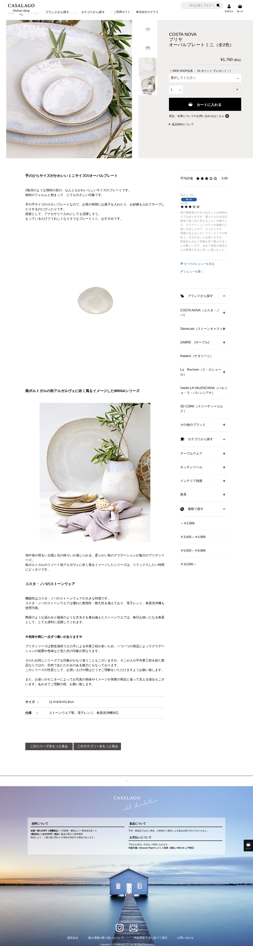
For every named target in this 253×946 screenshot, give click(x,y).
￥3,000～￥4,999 (193, 537)
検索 (218, 5)
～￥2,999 (187, 523)
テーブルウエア (191, 453)
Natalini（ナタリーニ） (196, 356)
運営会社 (72, 937)
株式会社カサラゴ (147, 11)
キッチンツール (191, 467)
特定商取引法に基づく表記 (150, 937)
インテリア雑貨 (191, 480)
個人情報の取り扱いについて (106, 937)
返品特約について (183, 124)
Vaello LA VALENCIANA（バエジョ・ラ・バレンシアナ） (204, 390)
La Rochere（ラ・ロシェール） (200, 372)
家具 (183, 494)
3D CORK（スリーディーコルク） (201, 409)
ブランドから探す (57, 12)
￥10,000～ (188, 564)
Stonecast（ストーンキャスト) (202, 328)
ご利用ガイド (122, 11)
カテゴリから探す (93, 12)
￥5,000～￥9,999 (193, 550)
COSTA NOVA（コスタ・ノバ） (200, 313)
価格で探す (196, 509)
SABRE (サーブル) (194, 342)
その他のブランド (193, 424)
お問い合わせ (185, 937)
